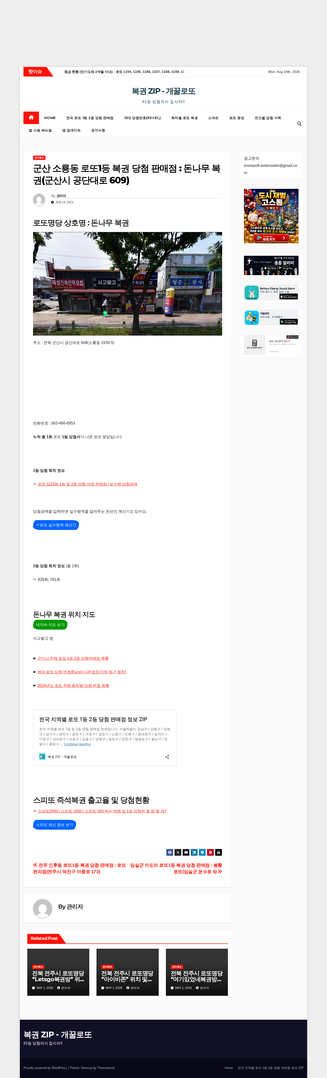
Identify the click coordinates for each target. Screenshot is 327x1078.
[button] (299, 123)
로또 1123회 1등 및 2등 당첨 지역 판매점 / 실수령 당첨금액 (87, 484)
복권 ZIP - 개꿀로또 (163, 91)
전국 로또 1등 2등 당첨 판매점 (90, 118)
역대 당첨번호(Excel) (142, 118)
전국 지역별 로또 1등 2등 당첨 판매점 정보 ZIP (271, 1068)
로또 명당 (236, 118)
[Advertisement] (143, 33)
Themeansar (105, 1068)
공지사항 (98, 130)
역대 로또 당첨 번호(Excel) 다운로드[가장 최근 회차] (81, 672)
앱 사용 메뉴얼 (40, 130)
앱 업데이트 (71, 130)
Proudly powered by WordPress (45, 1068)
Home (50, 118)
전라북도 (39, 157)
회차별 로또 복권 (184, 118)
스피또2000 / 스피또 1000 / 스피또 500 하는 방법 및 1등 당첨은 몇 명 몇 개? (102, 811)
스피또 (213, 118)
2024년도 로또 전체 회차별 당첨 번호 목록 (73, 686)
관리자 (61, 196)
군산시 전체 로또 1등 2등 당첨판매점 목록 (73, 658)
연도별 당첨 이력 (268, 118)
